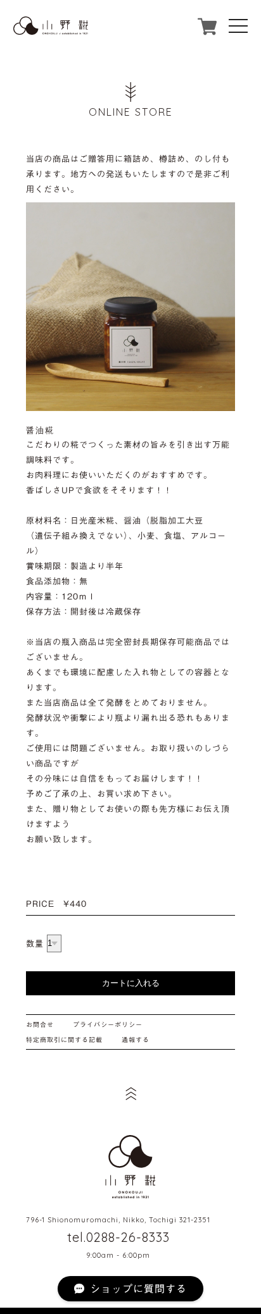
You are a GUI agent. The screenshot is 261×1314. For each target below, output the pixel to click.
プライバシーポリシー (108, 1024)
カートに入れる (131, 983)
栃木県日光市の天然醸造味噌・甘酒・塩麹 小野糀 (130, 1166)
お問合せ (40, 1024)
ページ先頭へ (130, 1094)
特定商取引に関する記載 (64, 1039)
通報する (136, 1039)
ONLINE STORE (131, 112)
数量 (35, 943)
